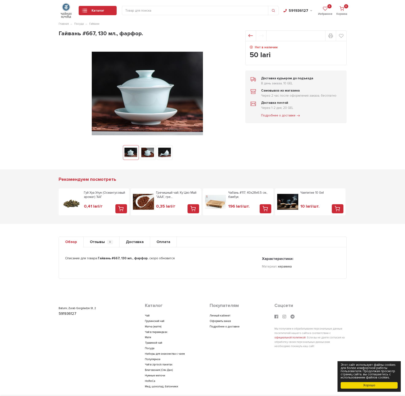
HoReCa (150, 381)
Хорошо (369, 385)
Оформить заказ (220, 321)
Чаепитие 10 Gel (312, 193)
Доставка (135, 241)
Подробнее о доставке (278, 115)
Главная (64, 24)
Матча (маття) (153, 326)
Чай (147, 315)
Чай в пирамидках (156, 332)
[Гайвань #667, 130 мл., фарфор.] (131, 152)
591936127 (298, 10)
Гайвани (94, 24)
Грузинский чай (154, 321)
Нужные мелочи (155, 375)
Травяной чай (153, 343)
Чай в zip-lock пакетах (158, 364)
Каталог (98, 10)
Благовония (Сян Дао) (159, 370)
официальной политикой (290, 337)
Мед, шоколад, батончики (161, 386)
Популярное (153, 359)
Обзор (71, 241)
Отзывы (100, 241)
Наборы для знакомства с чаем (165, 353)
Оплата (163, 241)
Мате (148, 337)
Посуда (79, 24)
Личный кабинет (220, 315)
